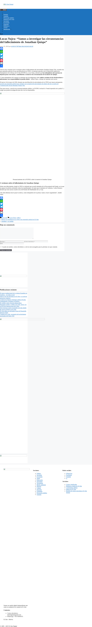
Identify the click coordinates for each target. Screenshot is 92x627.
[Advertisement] (14, 264)
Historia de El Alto (9, 19)
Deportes (6, 24)
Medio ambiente (41, 485)
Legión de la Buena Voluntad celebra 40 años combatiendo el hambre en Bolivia (13, 300)
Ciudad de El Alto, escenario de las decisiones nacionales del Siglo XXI (13, 315)
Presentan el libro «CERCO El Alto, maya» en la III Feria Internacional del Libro (13, 305)
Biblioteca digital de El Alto (74, 486)
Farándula (39, 491)
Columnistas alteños (71, 487)
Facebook (69, 475)
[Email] (32, 63)
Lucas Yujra (12, 218)
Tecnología (40, 483)
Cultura (39, 488)
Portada (6, 14)
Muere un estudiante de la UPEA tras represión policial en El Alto (20, 219)
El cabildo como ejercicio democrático (11, 303)
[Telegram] (32, 57)
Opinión (6, 16)
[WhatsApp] (32, 51)
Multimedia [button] (7, 29)
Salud (38, 478)
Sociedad (6, 21)
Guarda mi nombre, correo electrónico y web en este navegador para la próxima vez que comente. (30, 247)
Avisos (5, 27)
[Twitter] (32, 54)
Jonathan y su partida (7, 221)
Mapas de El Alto (71, 489)
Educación (4, 218)
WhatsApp (69, 473)
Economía (6, 22)
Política (39, 473)
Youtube (68, 477)
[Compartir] (32, 66)
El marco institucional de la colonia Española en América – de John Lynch (13, 294)
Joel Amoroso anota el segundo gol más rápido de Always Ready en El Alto (13, 308)
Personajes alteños (9, 18)
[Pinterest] (32, 60)
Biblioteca (6, 26)
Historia (39, 486)
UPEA (19, 218)
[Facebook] (32, 48)
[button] (1, 34)
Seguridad (39, 481)
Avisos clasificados (71, 484)
